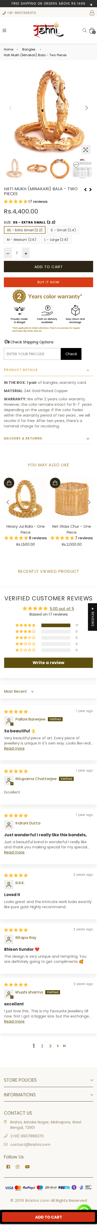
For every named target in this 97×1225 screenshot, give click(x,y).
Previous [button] (10, 108)
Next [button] (87, 108)
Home (8, 49)
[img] (16, 711)
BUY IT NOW (48, 282)
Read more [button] (14, 748)
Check (71, 354)
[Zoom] (86, 149)
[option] (48, 112)
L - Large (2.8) (56, 239)
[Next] (90, 189)
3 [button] (50, 1046)
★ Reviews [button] (93, 617)
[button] (16, 201)
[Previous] (85, 189)
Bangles (28, 49)
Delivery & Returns (23, 438)
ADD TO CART (48, 1217)
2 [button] (42, 1046)
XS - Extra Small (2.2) (24, 230)
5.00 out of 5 (62, 608)
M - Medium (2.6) (21, 239)
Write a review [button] (48, 663)
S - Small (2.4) (63, 230)
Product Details (21, 370)
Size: (29, 222)
